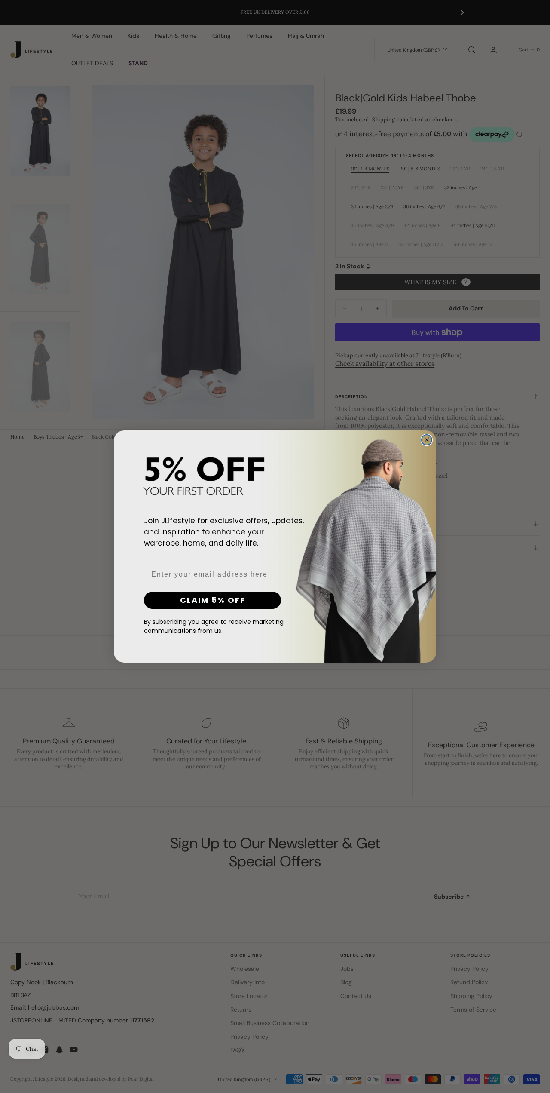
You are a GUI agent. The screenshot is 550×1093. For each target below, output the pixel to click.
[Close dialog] (427, 440)
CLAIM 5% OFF (212, 600)
